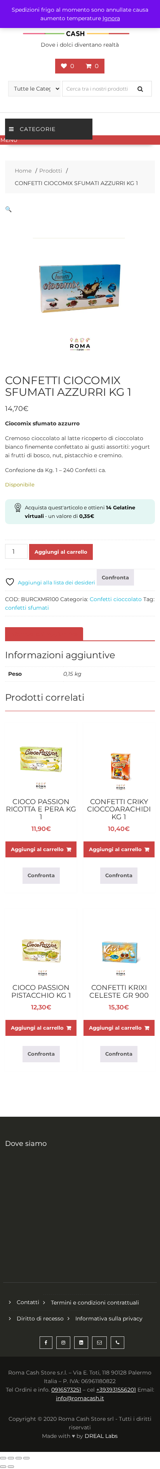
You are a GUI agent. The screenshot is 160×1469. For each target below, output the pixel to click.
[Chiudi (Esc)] (26, 1458)
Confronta (115, 577)
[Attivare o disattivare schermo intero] (11, 1458)
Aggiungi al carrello (61, 552)
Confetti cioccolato (116, 599)
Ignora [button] (111, 18)
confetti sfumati (27, 607)
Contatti (28, 1302)
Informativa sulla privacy (109, 1318)
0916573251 (66, 1389)
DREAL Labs (101, 1435)
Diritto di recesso (40, 1318)
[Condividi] (19, 1458)
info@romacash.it (80, 1398)
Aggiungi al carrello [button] (37, 849)
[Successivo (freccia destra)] (11, 1467)
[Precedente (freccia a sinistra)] (3, 1467)
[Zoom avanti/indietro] (3, 1458)
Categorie (38, 129)
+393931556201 (116, 1389)
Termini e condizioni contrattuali (95, 1302)
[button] (80, 140)
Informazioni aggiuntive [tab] (43, 634)
